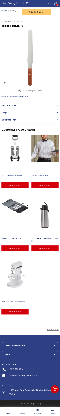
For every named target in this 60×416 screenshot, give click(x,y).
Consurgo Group (34, 403)
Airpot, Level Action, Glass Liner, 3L (44, 239)
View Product (15, 185)
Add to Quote (36, 12)
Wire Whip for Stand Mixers (13, 301)
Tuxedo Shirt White (39, 175)
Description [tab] (8, 105)
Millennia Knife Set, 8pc (11, 238)
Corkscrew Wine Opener (11, 175)
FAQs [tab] (4, 113)
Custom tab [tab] (8, 120)
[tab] (30, 346)
